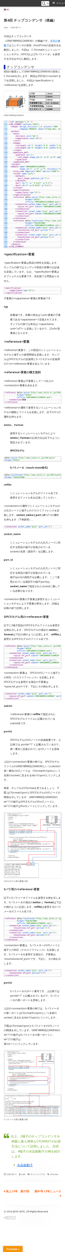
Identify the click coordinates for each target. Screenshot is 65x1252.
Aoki (6, 27)
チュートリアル (38, 1174)
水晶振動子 (25, 1165)
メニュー (60, 3)
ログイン (10, 1217)
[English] (5, 9)
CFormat (54, 1174)
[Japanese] (8, 9)
